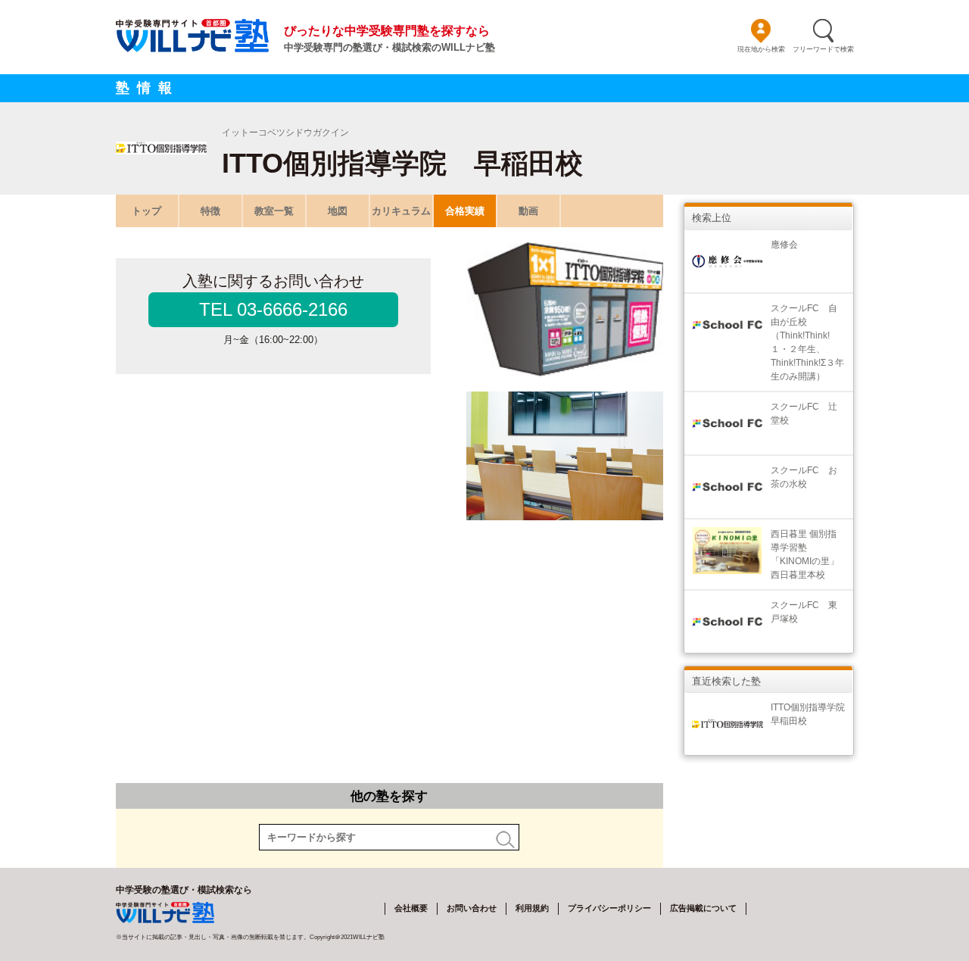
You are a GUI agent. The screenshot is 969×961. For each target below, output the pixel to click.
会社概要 (411, 908)
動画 (528, 211)
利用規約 (532, 908)
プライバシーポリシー (609, 908)
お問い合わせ (472, 908)
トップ (146, 211)
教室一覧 (274, 211)
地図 (337, 211)
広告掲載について (703, 908)
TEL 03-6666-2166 (273, 309)
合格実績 (464, 211)
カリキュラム (401, 211)
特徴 (210, 211)
